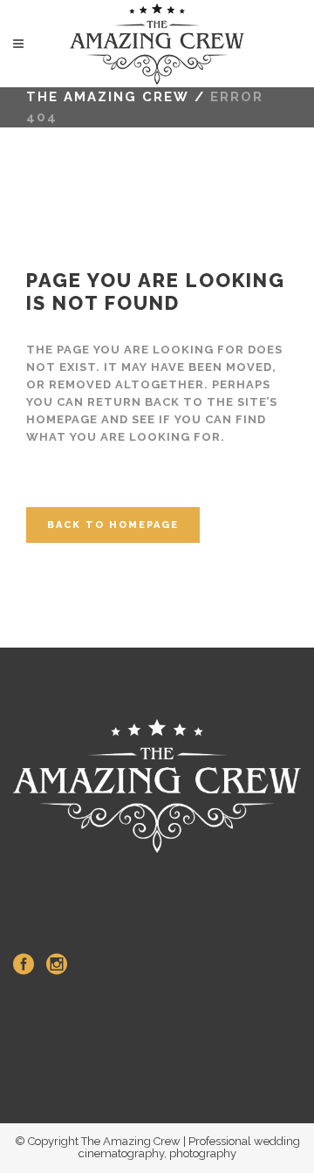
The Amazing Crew (107, 97)
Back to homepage (113, 525)
